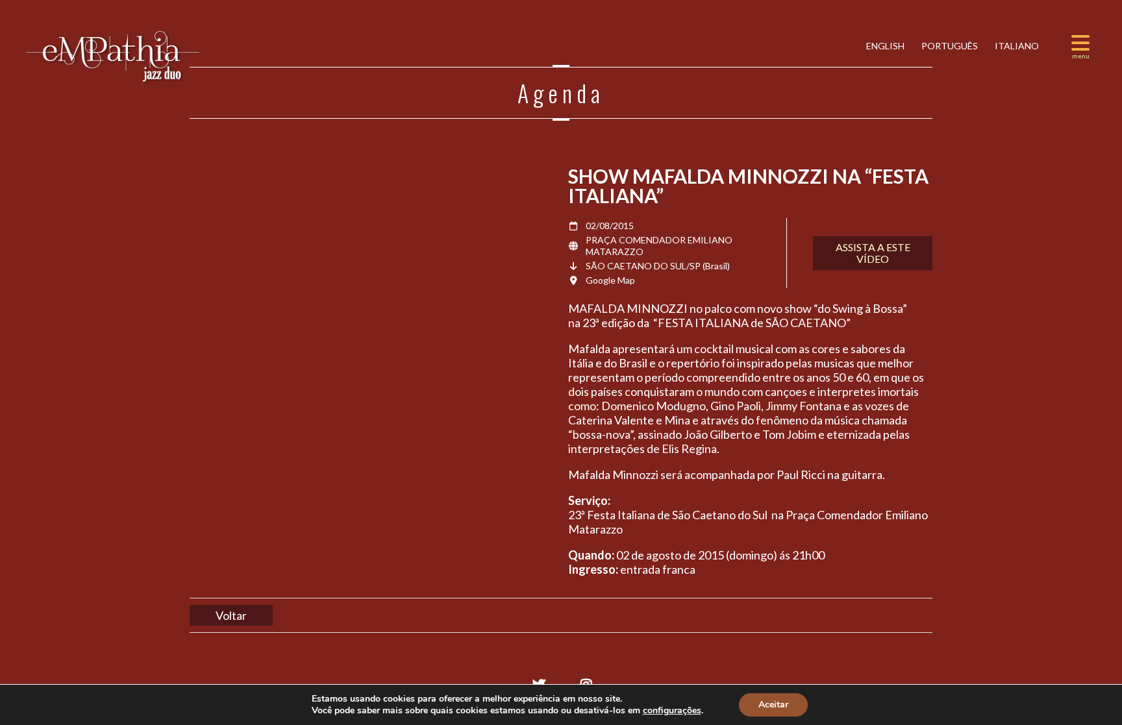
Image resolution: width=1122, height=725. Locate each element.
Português (948, 45)
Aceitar (773, 704)
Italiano (1016, 45)
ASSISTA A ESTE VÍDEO (873, 253)
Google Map (610, 280)
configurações (672, 711)
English (884, 45)
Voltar (231, 615)
